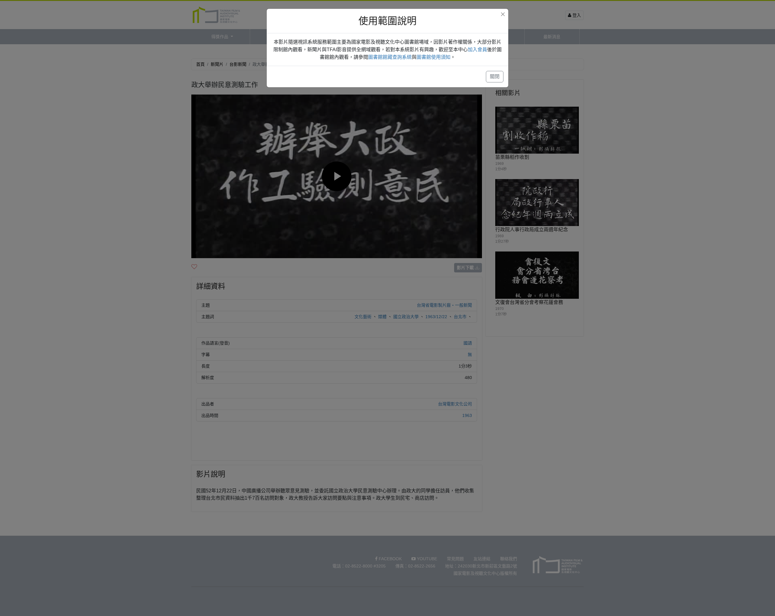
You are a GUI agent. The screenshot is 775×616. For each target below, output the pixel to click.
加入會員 (477, 49)
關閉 (495, 76)
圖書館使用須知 (433, 57)
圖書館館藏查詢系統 (390, 57)
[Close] (503, 14)
